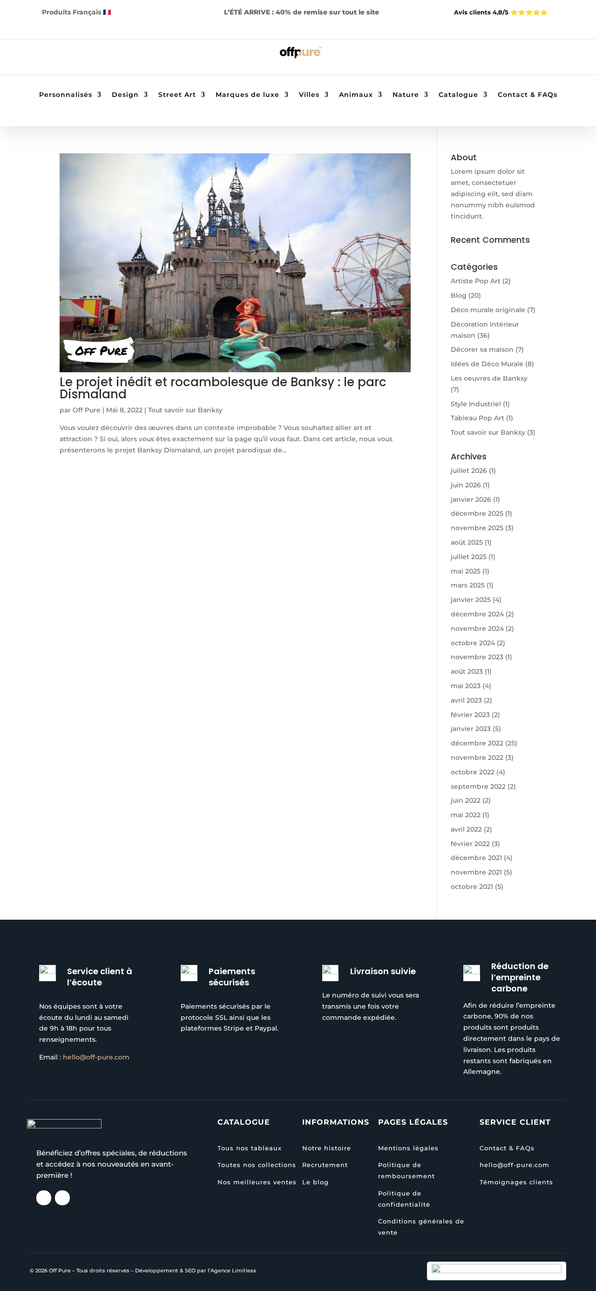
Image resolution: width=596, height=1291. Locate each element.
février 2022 (470, 844)
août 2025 (467, 542)
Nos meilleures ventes (257, 1182)
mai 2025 (466, 571)
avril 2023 (466, 700)
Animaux (356, 95)
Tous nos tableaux (249, 1148)
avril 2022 (466, 829)
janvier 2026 (471, 499)
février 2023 (470, 714)
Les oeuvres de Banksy (489, 378)
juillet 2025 (469, 557)
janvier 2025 (471, 599)
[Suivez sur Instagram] (57, 58)
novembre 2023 (477, 657)
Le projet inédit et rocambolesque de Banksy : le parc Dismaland (223, 388)
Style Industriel (476, 404)
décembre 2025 (477, 513)
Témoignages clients (516, 1182)
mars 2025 (468, 585)
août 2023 (467, 671)
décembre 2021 (476, 858)
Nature (406, 95)
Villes (309, 95)
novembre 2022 (477, 757)
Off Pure (87, 410)
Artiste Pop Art (476, 281)
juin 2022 (466, 800)
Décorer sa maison (482, 349)
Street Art (177, 95)
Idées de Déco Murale (487, 364)
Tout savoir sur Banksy (185, 410)
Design (125, 95)
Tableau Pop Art (477, 418)
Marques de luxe (247, 95)
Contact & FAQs (527, 95)
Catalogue (458, 95)
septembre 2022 (478, 786)
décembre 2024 (477, 614)
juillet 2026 (469, 470)
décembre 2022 (477, 743)
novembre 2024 (477, 628)
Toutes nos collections (256, 1164)
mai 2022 (466, 815)
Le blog (315, 1182)
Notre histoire (326, 1148)
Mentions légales (408, 1148)
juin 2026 (466, 485)
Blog (459, 295)
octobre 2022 (472, 772)
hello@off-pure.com (96, 1057)
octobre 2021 (472, 886)
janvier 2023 (471, 728)
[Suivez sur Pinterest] (76, 58)
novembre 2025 (477, 528)
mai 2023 (466, 686)
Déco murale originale (488, 310)
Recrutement (325, 1164)
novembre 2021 (476, 872)
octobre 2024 (473, 643)
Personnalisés (65, 95)
